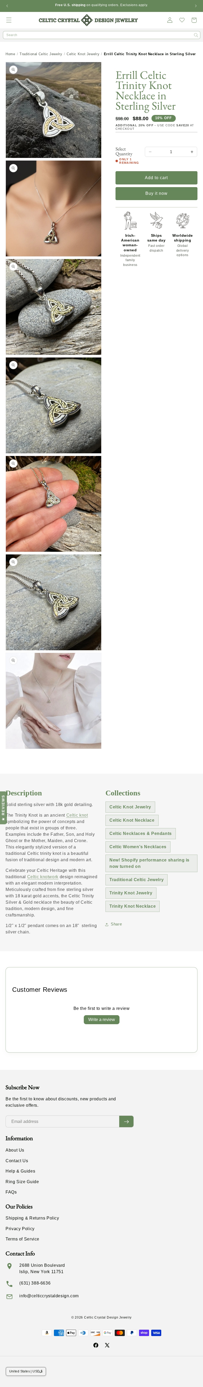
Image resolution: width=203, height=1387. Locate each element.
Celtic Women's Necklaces (138, 847)
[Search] (196, 35)
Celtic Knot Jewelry (83, 54)
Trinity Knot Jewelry (131, 893)
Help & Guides (20, 1171)
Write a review (101, 1019)
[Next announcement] (196, 6)
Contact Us (17, 1160)
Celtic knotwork (42, 877)
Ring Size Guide (22, 1181)
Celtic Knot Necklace (132, 820)
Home (10, 54)
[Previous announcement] (7, 6)
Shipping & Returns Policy (32, 1218)
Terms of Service (22, 1239)
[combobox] (101, 35)
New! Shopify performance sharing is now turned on (149, 863)
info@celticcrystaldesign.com (49, 1296)
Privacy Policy (20, 1228)
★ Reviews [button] (3, 808)
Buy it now (156, 193)
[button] (9, 20)
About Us (15, 1150)
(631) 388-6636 (34, 1283)
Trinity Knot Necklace (132, 906)
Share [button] (116, 924)
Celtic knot (77, 815)
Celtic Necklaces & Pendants (140, 833)
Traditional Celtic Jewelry (41, 54)
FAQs (11, 1192)
